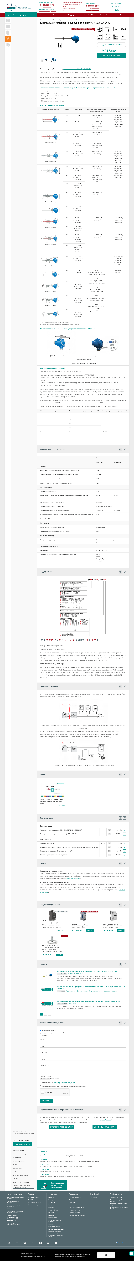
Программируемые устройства (13, 1201)
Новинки (71, 1205)
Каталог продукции (20, 15)
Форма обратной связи (92, 10)
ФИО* (42, 1040)
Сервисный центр (74, 1212)
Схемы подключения (19, 1161)
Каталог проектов (74, 1210)
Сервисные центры (68, 10)
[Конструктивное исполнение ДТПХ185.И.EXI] (50, 222)
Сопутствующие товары (20, 1175)
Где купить (51, 1205)
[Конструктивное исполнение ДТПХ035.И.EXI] (50, 136)
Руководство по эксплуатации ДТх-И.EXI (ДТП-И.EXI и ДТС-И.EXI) (61, 830)
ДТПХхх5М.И (71, 991)
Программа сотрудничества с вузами (118, 1204)
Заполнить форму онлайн (104, 1127)
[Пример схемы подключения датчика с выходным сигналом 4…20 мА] (83, 711)
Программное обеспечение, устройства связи (15, 1212)
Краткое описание (18, 1150)
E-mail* (42, 1046)
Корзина (118, 3)
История (51, 1212)
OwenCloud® (88, 15)
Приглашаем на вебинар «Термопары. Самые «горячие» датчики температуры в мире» (66, 1166)
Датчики (9, 1209)
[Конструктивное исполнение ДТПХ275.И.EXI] (50, 274)
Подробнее (62, 805)
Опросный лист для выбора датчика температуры (21, 1186)
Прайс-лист (72, 1202)
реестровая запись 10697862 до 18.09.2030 (77, 69)
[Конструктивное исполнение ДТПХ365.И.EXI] (50, 314)
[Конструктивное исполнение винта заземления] (104, 344)
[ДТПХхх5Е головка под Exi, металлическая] (61, 342)
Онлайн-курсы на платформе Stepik (119, 1208)
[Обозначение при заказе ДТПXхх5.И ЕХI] (83, 607)
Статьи (15, 1171)
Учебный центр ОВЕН (116, 1197)
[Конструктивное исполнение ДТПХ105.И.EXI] (50, 210)
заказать (90, 930)
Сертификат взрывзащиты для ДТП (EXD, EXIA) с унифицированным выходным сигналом (69, 847)
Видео (15, 1164)
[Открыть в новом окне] (124, 449)
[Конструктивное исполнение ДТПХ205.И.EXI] (50, 239)
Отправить (46, 1101)
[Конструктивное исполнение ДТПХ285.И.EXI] (50, 286)
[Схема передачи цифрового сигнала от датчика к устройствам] (83, 751)
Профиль (51, 1215)
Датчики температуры (19, 1131)
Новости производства (88, 974)
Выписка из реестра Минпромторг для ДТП (54, 855)
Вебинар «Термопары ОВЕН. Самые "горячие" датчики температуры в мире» (51, 801)
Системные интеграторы (69, 8)
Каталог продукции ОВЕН (56, 1229)
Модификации (17, 1157)
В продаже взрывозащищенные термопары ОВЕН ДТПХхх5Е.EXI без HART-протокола (64, 1156)
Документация (17, 1168)
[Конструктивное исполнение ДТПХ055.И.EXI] (50, 155)
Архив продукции (12, 1215)
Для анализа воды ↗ (34, 1205)
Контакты (51, 1207)
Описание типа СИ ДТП (47, 843)
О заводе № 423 (53, 1210)
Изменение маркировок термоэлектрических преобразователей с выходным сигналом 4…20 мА (68, 1176)
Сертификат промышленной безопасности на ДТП (56, 851)
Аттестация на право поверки (54, 1220)
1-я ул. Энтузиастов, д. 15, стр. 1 (47, 11)
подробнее (60, 930)
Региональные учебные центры (117, 1200)
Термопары (73, 1003)
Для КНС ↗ (31, 1200)
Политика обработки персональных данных (55, 1232)
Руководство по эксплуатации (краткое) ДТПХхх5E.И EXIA (58, 834)
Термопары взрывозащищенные (24, 1133)
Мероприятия (52, 1200)
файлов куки (81, 1256)
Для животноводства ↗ (35, 1202)
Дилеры (65, 6)
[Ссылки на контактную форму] (131, 1253)
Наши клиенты (52, 1217)
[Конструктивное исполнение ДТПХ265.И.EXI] (50, 260)
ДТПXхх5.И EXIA (74, 974)
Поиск (117, 7)
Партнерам (51, 1224)
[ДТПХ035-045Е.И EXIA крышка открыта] (53, 59)
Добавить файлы (45, 1076)
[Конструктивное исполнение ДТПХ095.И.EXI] (50, 196)
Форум (122, 15)
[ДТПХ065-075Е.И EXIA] (65, 40)
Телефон (43, 1059)
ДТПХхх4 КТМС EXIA (111, 991)
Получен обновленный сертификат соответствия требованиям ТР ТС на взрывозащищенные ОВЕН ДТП (70, 1161)
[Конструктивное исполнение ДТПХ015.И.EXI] (50, 119)
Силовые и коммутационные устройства (15, 1205)
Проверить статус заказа (77, 1215)
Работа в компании (54, 1226)
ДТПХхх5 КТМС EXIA (96, 991)
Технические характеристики (21, 1154)
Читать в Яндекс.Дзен (73, 878)
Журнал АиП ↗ (52, 1202)
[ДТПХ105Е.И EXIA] (43, 59)
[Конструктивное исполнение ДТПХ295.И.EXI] (50, 300)
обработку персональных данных (64, 1083)
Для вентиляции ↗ (33, 1197)
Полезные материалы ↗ (76, 1207)
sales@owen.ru (47, 7)
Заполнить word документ (61, 1127)
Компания (43, 1053)
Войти (117, 10)
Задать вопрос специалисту (21, 1182)
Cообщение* (44, 1066)
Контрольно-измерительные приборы (15, 1198)
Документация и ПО (75, 1197)
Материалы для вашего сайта (55, 1236)
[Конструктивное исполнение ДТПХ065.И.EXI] (50, 170)
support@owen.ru (94, 8)
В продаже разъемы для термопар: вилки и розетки (55, 1171)
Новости (15, 1178)
